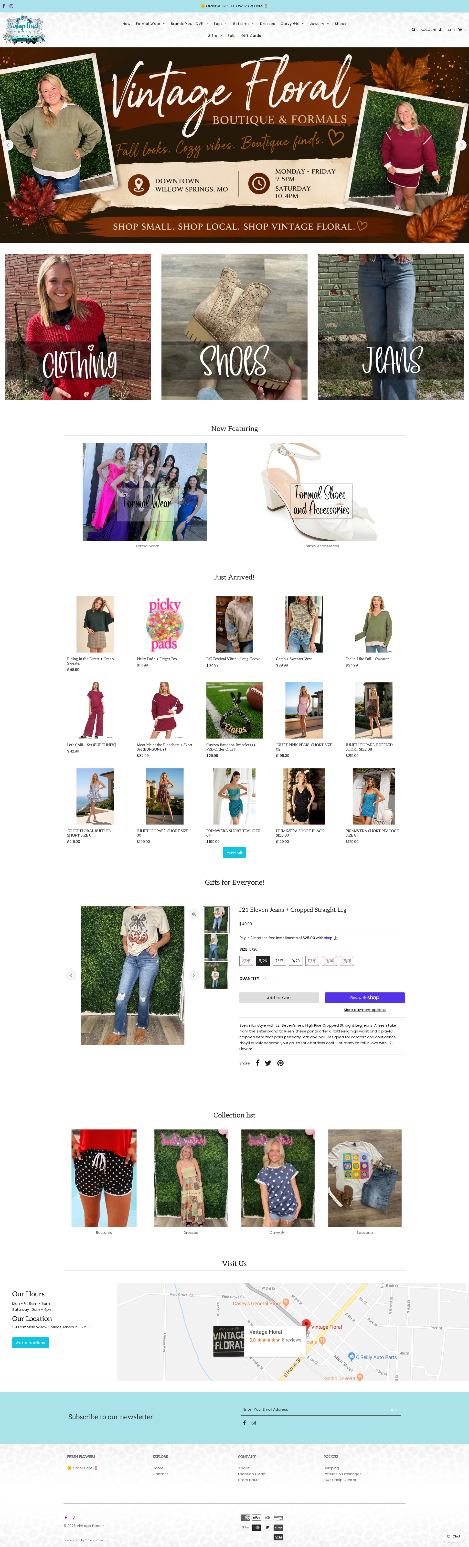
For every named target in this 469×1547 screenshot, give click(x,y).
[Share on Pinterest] (280, 1063)
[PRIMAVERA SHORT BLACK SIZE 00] (304, 796)
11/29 (312, 960)
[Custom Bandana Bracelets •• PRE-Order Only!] (234, 710)
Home (158, 1468)
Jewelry (317, 23)
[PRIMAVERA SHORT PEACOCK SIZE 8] (374, 796)
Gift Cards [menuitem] (251, 35)
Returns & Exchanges (343, 1473)
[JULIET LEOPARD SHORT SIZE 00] (165, 796)
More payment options (365, 1009)
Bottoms (241, 23)
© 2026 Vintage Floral (82, 1525)
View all (234, 852)
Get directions (30, 1342)
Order (211, 6)
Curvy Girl (290, 23)
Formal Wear (148, 23)
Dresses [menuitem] (267, 23)
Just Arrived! (234, 577)
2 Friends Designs (96, 1540)
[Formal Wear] (148, 492)
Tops (218, 23)
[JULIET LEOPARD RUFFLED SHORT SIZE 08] (374, 710)
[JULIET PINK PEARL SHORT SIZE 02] (304, 710)
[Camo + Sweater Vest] (304, 624)
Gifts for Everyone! (234, 883)
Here (258, 6)
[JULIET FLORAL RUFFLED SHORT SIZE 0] (95, 796)
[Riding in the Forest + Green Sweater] (95, 624)
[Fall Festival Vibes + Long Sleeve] (234, 624)
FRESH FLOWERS (235, 6)
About (243, 1468)
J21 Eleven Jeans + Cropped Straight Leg (292, 909)
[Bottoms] (104, 1178)
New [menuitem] (126, 23)
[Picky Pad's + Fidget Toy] (165, 624)
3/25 (246, 960)
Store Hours (248, 1479)
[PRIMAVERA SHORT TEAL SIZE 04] (234, 796)
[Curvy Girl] (278, 1178)
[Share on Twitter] (268, 1063)
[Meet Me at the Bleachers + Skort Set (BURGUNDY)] (165, 710)
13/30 (329, 960)
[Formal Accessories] (322, 492)
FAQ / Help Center (340, 1479)
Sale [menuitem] (232, 35)
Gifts (212, 35)
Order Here (83, 1468)
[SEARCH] (413, 29)
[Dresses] (190, 1178)
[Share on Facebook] (258, 1063)
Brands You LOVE (187, 23)
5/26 (263, 960)
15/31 (346, 960)
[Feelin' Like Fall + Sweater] (374, 624)
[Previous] (7, 145)
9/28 (296, 960)
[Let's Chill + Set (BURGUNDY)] (95, 710)
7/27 (279, 960)
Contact (160, 1473)
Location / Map (251, 1473)
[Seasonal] (365, 1178)
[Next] (461, 145)
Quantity (249, 978)
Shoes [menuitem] (340, 23)
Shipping (331, 1468)
